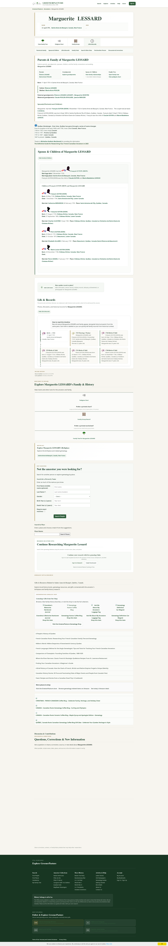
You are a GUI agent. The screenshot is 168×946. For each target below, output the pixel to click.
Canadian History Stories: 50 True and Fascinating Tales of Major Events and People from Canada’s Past (71, 673)
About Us (98, 887)
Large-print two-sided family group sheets (84, 428)
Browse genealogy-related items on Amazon (74, 689)
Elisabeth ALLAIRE (54, 241)
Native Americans (59, 875)
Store (124, 3)
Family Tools (75, 50)
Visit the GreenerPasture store (46, 689)
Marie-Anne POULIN (45, 77)
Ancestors (47, 9)
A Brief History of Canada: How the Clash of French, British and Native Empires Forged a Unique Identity (72, 668)
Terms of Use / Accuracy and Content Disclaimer (44, 939)
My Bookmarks (121, 878)
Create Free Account (91, 563)
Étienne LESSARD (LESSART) (63, 95)
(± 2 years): (44, 501)
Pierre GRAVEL (53, 259)
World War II (78, 885)
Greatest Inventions (80, 889)
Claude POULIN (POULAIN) (64, 97)
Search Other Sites (86, 50)
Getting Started (100, 882)
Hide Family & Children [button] (45, 158)
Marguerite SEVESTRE (81, 95)
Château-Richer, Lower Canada (70, 216)
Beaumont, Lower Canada (66, 236)
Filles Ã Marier (58, 880)
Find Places (35, 878)
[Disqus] (84, 773)
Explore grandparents (69, 74)
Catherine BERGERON (55, 203)
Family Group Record (84, 419)
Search (99, 3)
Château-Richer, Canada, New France (68, 196)
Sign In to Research (77, 563)
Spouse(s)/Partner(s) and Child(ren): (50, 104)
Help (118, 3)
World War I (78, 882)
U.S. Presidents (79, 887)
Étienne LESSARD (44, 74)
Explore (106, 3)
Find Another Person (100, 50)
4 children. (41, 111)
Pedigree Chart (84, 400)
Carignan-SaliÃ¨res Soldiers (62, 882)
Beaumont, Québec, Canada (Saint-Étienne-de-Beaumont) (97, 241)
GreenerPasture (37, 9)
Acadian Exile (57, 885)
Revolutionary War (80, 878)
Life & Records (65, 50)
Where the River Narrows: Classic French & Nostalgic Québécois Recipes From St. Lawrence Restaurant (71, 658)
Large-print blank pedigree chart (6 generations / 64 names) (84, 409)
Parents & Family (41, 50)
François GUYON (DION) (60, 109)
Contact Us (99, 889)
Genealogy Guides (101, 880)
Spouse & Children (54, 50)
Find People (35, 875)
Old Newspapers (101, 878)
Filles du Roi (57, 878)
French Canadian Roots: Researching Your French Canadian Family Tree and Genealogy (66, 639)
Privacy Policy (62, 939)
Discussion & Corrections (115, 50)
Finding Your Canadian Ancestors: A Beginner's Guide (54, 663)
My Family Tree (36, 882)
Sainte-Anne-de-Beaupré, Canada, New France (66, 28)
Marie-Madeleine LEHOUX (91, 178)
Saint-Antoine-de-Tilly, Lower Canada (71, 199)
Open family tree (114, 74)
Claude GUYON (108, 115)
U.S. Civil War (78, 880)
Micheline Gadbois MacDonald (51, 141)
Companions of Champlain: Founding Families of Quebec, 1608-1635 (59, 653)
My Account (120, 875)
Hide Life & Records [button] (44, 311)
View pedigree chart (115, 77)
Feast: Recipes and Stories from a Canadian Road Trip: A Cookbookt (59, 678)
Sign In (132, 3)
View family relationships (93, 74)
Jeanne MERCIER (80, 97)
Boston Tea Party (79, 875)
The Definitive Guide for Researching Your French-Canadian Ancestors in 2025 (61, 144)
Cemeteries (35, 880)
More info (109, 944)
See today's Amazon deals (100, 689)
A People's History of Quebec (46, 634)
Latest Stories (100, 875)
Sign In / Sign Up (122, 880)
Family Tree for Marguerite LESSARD (84, 438)
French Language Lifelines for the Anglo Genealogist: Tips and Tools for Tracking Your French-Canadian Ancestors (75, 648)
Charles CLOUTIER (54, 221)
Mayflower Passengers (60, 887)
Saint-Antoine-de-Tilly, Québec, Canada (94, 203)
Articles (112, 3)
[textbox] (46, 534)
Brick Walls (99, 885)
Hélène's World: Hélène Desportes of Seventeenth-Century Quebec (59, 644)
